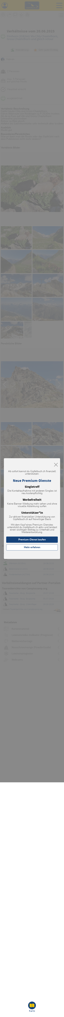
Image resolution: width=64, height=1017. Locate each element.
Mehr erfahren (32, 547)
